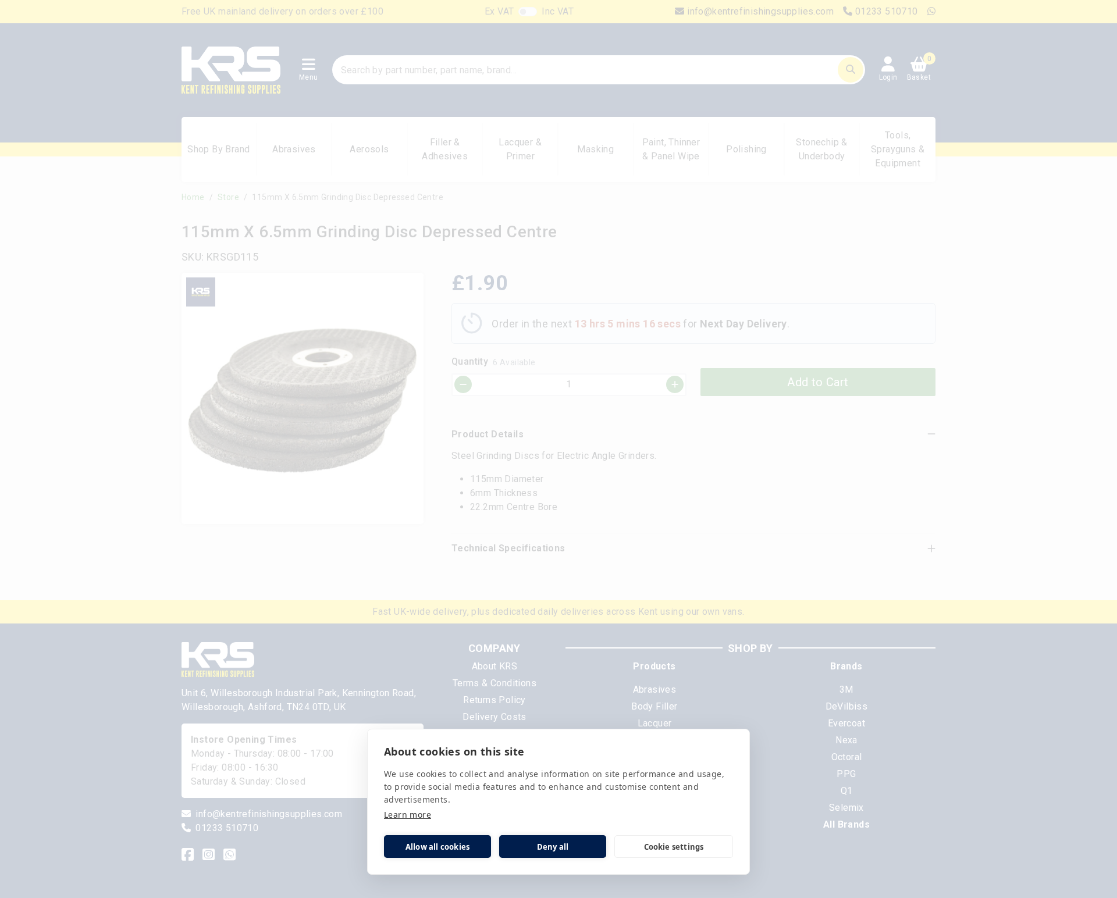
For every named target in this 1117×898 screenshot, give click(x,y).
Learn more (407, 814)
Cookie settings (674, 847)
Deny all (553, 847)
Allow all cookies (437, 847)
